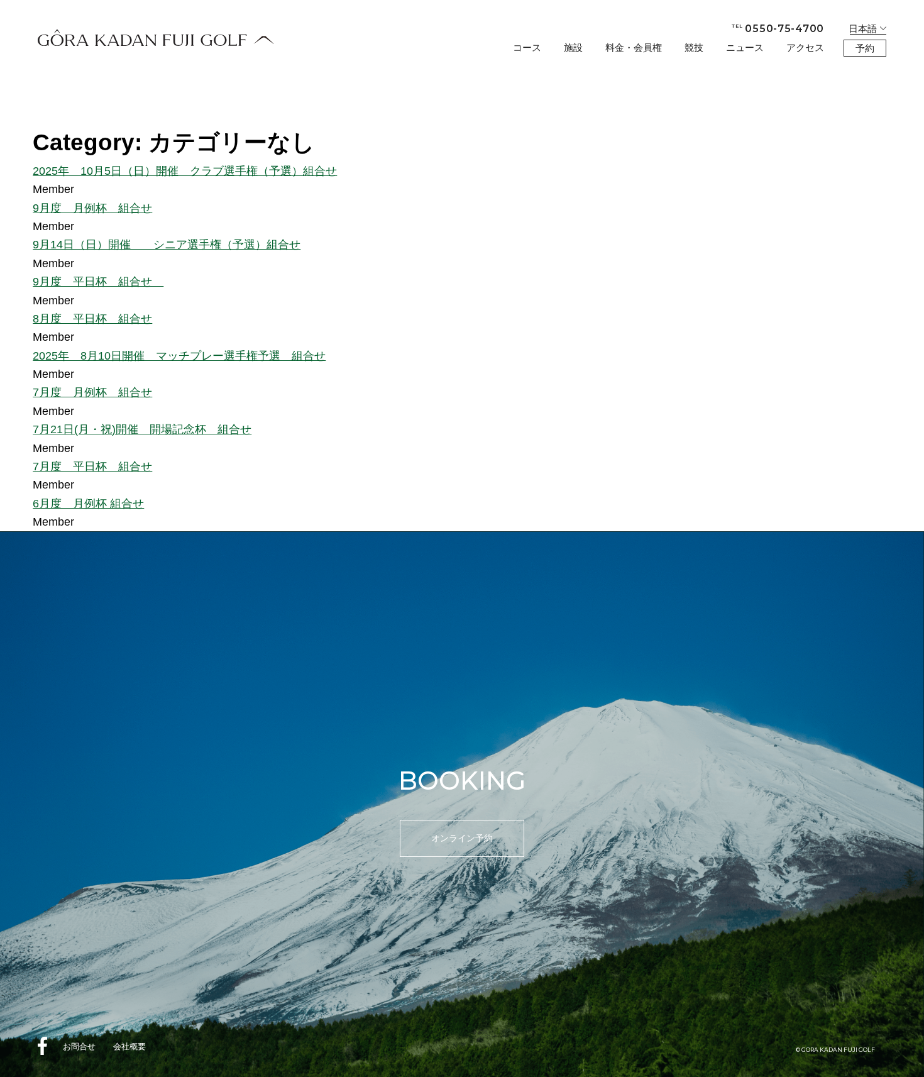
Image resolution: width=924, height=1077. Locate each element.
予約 (864, 48)
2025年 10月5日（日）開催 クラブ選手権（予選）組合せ (185, 170)
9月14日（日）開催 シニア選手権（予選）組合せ (166, 244)
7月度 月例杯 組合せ (92, 392)
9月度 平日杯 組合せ (98, 281)
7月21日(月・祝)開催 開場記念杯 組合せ (142, 429)
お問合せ (79, 1046)
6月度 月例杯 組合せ (88, 503)
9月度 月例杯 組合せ (92, 207)
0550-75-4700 (778, 29)
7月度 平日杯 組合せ (92, 466)
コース (527, 47)
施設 (573, 47)
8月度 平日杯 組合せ (92, 318)
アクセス (805, 47)
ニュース (745, 47)
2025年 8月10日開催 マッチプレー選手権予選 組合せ (179, 355)
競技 (694, 47)
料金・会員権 (633, 47)
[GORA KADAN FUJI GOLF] (156, 38)
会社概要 (129, 1046)
